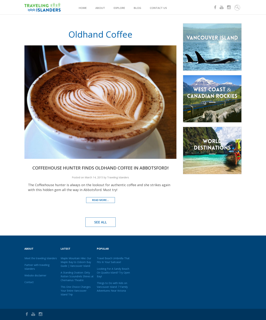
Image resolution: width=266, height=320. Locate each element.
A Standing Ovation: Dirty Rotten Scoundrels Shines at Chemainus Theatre (77, 276)
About (100, 8)
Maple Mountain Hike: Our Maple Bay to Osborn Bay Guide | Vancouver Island (76, 262)
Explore (119, 8)
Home (83, 8)
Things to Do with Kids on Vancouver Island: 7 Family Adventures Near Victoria (112, 286)
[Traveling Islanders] (51, 7)
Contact (29, 282)
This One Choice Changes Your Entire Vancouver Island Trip (76, 290)
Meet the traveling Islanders (40, 258)
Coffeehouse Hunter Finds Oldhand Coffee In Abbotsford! (100, 168)
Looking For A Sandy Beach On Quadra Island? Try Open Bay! (113, 272)
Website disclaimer (35, 275)
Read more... (100, 200)
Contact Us (158, 8)
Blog (137, 8)
